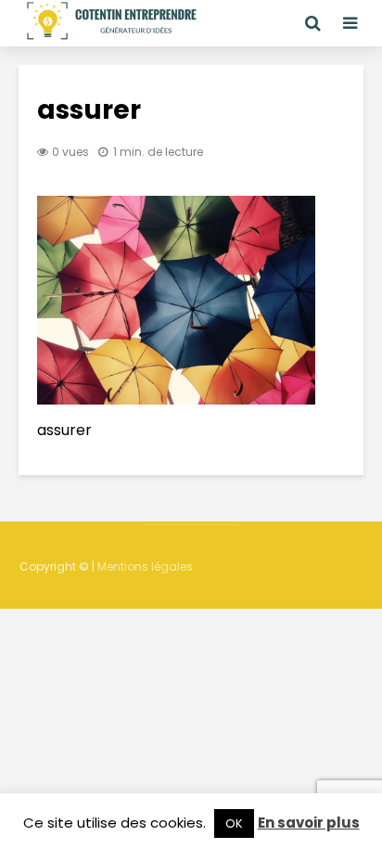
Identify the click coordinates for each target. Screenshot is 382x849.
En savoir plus (309, 822)
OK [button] (234, 823)
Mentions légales (145, 566)
